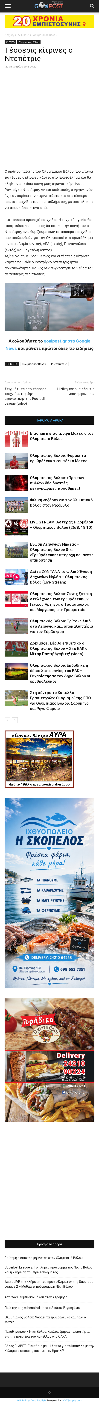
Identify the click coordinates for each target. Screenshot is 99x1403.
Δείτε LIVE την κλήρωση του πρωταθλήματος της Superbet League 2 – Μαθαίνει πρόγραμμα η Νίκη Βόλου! (49, 1284)
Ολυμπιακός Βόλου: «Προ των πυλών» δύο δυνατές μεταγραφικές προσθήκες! (57, 483)
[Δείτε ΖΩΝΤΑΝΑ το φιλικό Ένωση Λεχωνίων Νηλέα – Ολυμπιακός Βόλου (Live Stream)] (16, 577)
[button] (7, 6)
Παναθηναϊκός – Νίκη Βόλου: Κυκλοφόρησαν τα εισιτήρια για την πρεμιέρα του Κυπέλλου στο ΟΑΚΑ (47, 1334)
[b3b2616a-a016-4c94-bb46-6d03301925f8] (49, 334)
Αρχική (9, 35)
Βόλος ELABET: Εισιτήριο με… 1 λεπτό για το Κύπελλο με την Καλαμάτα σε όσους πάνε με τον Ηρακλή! (49, 1348)
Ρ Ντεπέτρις (59, 364)
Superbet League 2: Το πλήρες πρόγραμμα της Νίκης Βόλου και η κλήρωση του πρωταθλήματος (49, 1269)
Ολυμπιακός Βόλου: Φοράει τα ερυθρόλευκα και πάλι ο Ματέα (45, 1319)
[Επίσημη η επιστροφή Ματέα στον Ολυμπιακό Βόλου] (16, 439)
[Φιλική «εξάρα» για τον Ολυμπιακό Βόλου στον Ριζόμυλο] (16, 505)
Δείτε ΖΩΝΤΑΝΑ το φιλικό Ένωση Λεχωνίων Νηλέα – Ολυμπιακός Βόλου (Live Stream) (61, 576)
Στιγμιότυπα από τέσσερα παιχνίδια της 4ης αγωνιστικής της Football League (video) (25, 396)
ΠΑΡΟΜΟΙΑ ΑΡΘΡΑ (49, 420)
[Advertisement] (49, 1181)
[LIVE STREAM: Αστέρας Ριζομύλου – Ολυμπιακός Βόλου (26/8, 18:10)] (16, 527)
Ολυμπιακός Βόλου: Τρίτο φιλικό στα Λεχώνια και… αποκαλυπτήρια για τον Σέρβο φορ (61, 626)
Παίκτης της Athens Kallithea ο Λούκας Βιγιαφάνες (43, 1308)
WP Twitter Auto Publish (31, 1400)
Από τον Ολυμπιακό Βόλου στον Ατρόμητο (36, 1297)
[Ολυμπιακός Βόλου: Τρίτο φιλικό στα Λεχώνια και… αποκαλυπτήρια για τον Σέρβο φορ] (16, 626)
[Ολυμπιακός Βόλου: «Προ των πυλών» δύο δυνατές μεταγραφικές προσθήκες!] (16, 483)
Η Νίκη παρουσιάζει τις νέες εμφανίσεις (75, 391)
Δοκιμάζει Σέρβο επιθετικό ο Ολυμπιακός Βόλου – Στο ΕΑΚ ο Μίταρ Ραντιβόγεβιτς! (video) (58, 648)
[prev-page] (7, 720)
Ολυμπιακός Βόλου (45, 35)
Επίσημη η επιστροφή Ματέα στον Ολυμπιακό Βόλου (44, 1258)
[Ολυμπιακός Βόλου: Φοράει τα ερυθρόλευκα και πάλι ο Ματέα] (16, 461)
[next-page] (15, 720)
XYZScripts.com (72, 1400)
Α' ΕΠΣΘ (23, 35)
